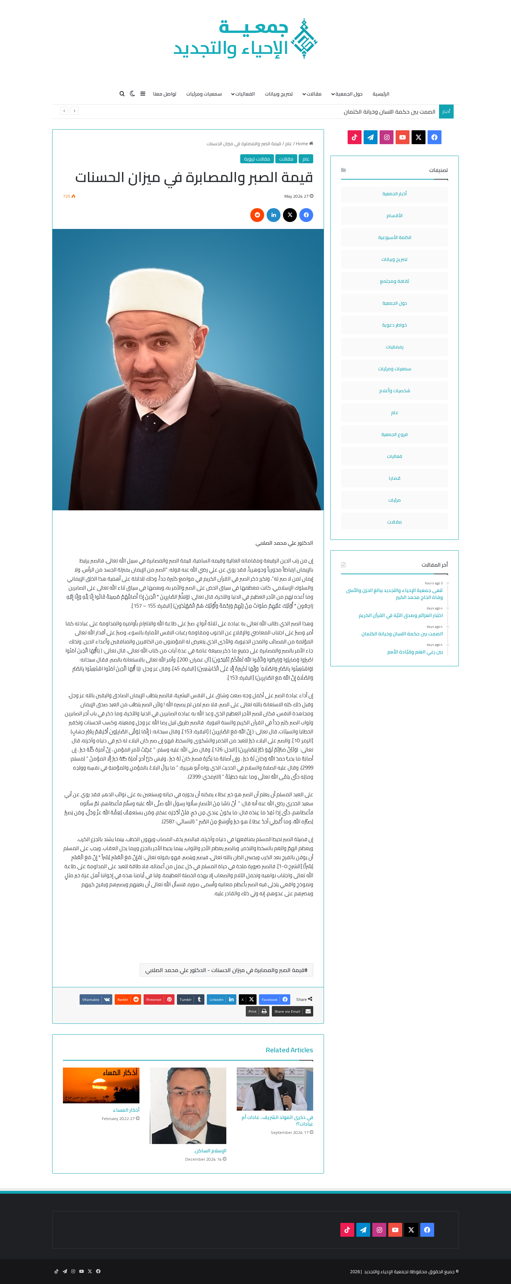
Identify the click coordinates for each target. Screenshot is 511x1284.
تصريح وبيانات (279, 93)
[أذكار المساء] (101, 1085)
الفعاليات (245, 93)
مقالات (314, 93)
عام (288, 143)
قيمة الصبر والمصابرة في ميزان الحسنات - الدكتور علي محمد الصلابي (224, 970)
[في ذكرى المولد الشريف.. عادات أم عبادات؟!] (275, 1089)
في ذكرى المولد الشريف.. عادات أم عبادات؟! (277, 1120)
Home (302, 143)
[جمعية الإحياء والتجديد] (255, 41)
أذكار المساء (126, 1109)
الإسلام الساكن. (210, 1150)
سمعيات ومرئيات (204, 93)
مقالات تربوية (257, 159)
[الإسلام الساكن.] (188, 1106)
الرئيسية (381, 93)
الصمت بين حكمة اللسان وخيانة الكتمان (390, 111)
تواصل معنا (165, 93)
